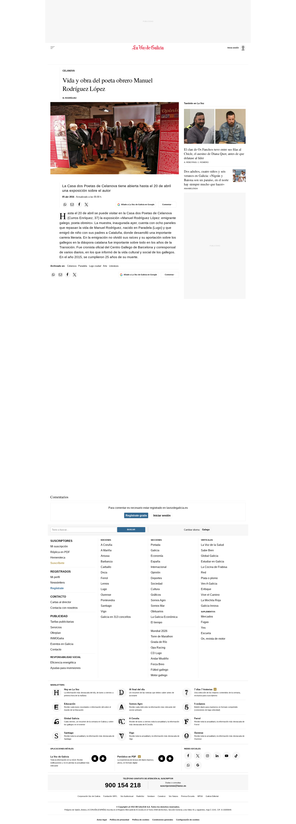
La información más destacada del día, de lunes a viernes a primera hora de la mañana (88, 692)
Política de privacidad (119, 820)
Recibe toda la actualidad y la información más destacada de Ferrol (219, 721)
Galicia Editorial (212, 796)
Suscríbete (57, 562)
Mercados (207, 616)
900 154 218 (123, 785)
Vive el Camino (210, 594)
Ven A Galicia (209, 583)
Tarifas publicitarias (62, 621)
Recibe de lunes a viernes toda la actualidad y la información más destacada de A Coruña (154, 721)
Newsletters (57, 582)
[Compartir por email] (72, 205)
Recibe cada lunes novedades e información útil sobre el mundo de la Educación (87, 707)
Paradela (82, 266)
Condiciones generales (162, 820)
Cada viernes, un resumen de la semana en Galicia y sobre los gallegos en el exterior (88, 721)
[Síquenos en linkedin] (217, 755)
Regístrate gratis (136, 515)
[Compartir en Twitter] (86, 205)
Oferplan (55, 632)
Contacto (55, 649)
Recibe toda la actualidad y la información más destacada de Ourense (219, 736)
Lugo (104, 589)
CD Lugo (156, 653)
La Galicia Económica (164, 616)
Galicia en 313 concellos (116, 616)
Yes (203, 627)
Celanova (71, 266)
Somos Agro (158, 600)
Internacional (158, 566)
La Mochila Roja (211, 600)
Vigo (103, 611)
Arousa (105, 555)
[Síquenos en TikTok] (236, 755)
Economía (157, 555)
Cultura (155, 589)
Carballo (106, 566)
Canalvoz (162, 796)
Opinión (155, 572)
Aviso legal (102, 820)
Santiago (106, 605)
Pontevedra (108, 600)
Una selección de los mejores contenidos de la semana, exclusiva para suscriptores (217, 692)
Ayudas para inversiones (65, 667)
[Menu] (52, 47)
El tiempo (156, 622)
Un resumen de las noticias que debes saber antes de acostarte (151, 692)
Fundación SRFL (110, 796)
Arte (105, 266)
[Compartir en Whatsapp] (65, 205)
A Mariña (106, 550)
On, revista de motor (213, 638)
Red (203, 572)
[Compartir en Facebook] (79, 205)
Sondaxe (151, 796)
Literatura (113, 266)
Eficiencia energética (63, 662)
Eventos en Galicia (61, 643)
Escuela (206, 632)
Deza (104, 572)
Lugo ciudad (95, 266)
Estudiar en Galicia (212, 561)
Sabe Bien (207, 550)
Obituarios (157, 611)
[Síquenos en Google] (198, 765)
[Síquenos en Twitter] (198, 755)
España (155, 561)
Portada (155, 544)
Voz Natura (173, 796)
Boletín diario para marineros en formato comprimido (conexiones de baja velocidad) (216, 707)
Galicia (155, 550)
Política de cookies (140, 820)
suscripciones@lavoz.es (173, 786)
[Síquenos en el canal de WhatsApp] (188, 765)
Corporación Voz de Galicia (89, 796)
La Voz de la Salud (212, 544)
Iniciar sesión (162, 515)
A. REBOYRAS (190, 162)
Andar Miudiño (160, 658)
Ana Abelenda (191, 188)
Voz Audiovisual (126, 796)
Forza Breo (157, 664)
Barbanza (107, 561)
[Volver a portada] (148, 47)
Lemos (105, 583)
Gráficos (156, 594)
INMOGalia (57, 638)
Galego (206, 529)
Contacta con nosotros (64, 607)
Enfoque (206, 589)
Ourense (106, 594)
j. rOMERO (203, 162)
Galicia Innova (209, 605)
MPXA (200, 796)
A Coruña (106, 544)
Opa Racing (158, 647)
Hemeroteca (57, 557)
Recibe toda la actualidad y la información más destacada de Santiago (89, 736)
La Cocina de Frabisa (214, 566)
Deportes (156, 577)
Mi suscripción (59, 546)
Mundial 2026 (159, 630)
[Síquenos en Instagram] (207, 755)
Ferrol (104, 577)
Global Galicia (209, 555)
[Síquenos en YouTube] (227, 755)
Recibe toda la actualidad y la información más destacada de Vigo (154, 736)
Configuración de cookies (187, 820)
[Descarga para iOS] (94, 758)
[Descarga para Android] (103, 758)
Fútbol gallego (159, 669)
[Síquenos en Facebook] (188, 755)
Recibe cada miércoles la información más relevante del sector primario (152, 707)
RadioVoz (140, 796)
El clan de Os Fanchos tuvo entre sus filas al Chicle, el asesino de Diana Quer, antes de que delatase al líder (214, 153)
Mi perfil (55, 577)
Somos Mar (158, 605)
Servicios (56, 627)
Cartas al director (60, 602)
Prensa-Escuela (187, 796)
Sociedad (156, 583)
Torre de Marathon (162, 636)
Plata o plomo (209, 577)
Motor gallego (159, 675)
